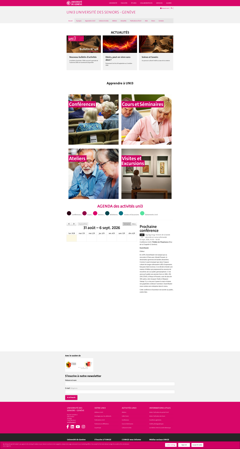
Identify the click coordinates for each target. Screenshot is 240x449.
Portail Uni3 (165, 8)
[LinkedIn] (72, 426)
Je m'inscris (71, 397)
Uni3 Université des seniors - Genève (101, 12)
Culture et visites (104, 21)
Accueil (70, 21)
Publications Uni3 (99, 420)
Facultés (124, 3)
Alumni (169, 3)
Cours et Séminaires (127, 424)
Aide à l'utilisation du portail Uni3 (159, 412)
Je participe (97, 428)
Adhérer (114, 21)
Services (159, 3)
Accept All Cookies (197, 445)
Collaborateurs (146, 3)
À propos (78, 21)
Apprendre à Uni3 (90, 21)
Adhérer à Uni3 (98, 412)
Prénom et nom (70, 380)
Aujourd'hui (83, 224)
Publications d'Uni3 (135, 21)
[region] (120, 445)
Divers (153, 21)
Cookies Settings (170, 445)
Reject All (184, 445)
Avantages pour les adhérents (102, 416)
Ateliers (124, 412)
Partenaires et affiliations (101, 424)
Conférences (125, 420)
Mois (134, 224)
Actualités (123, 21)
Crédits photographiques (156, 424)
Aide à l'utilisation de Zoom (157, 416)
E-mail (67, 388)
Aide (146, 21)
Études (133, 3)
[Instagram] (83, 426)
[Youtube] (78, 426)
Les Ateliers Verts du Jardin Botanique (160, 428)
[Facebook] (68, 426)
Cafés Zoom (125, 416)
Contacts (161, 21)
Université (113, 3)
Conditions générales (155, 420)
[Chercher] (171, 8)
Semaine (127, 224)
